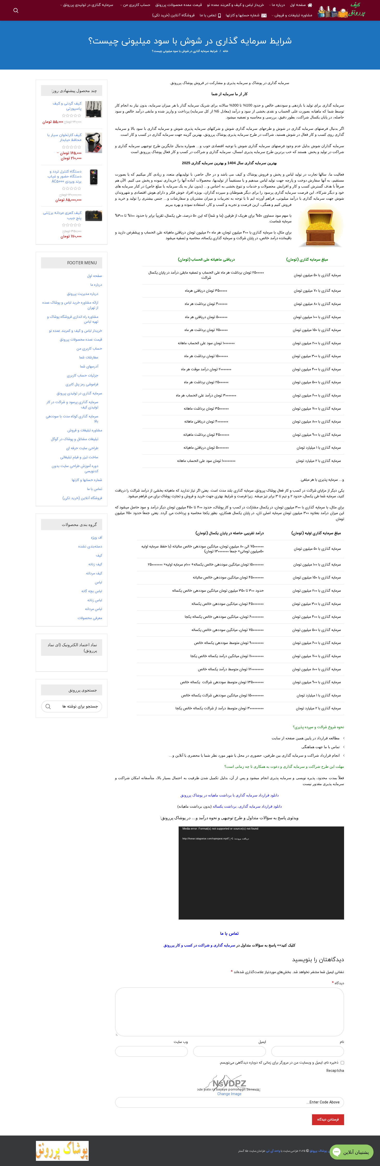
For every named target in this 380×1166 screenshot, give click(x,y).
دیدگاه (338, 983)
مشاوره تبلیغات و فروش (84, 430)
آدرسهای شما (89, 366)
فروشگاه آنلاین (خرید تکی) (82, 498)
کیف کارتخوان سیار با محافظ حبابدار (64, 138)
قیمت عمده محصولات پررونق (81, 339)
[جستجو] (16, 10)
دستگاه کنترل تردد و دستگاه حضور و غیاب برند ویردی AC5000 (64, 176)
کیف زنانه (95, 564)
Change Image (229, 1094)
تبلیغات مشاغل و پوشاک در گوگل (74, 439)
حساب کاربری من (89, 348)
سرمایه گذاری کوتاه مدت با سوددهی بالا (72, 419)
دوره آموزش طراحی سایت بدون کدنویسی (75, 469)
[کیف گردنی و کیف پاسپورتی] (93, 112)
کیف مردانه (94, 573)
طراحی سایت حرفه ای (82, 448)
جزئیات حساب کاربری (82, 375)
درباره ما (96, 285)
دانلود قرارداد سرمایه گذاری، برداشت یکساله (247, 806)
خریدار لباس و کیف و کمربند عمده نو (75, 331)
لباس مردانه (93, 609)
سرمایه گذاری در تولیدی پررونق (79, 393)
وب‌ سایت (181, 1042)
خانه (225, 51)
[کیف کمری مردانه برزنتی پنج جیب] (93, 224)
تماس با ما (94, 489)
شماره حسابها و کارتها (87, 480)
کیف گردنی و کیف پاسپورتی (67, 106)
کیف (99, 555)
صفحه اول (94, 276)
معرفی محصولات (90, 618)
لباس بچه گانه (91, 591)
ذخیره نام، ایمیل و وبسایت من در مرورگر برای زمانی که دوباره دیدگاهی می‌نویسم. (278, 1062)
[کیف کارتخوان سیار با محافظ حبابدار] (93, 147)
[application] (261, 873)
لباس (98, 582)
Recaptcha (335, 1071)
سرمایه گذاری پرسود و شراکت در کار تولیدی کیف (72, 405)
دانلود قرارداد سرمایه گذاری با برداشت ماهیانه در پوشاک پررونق (229, 795)
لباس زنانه (94, 600)
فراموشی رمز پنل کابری (82, 384)
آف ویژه (96, 537)
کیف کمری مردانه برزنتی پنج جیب (62, 215)
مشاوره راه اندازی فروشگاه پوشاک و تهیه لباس (72, 319)
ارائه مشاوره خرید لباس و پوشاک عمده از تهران (70, 305)
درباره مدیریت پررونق (82, 294)
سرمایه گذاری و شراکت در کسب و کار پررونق (199, 945)
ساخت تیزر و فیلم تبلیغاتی (79, 457)
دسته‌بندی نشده (90, 546)
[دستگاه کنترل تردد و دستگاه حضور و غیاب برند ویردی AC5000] (93, 186)
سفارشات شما (88, 357)
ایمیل (262, 1042)
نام (342, 1042)
